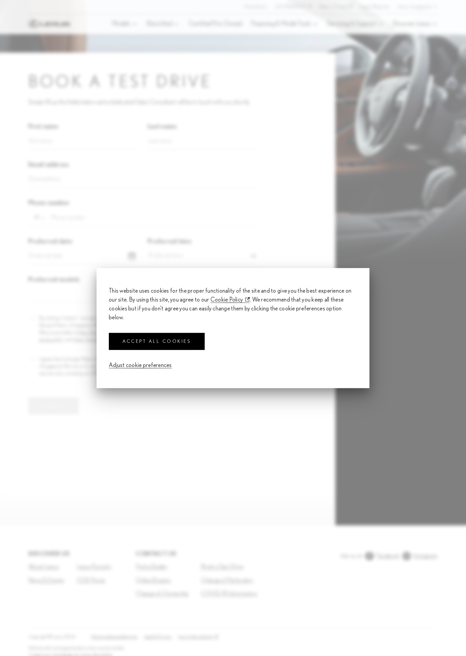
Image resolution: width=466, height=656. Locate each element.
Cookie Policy (226, 299)
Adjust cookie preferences (140, 365)
